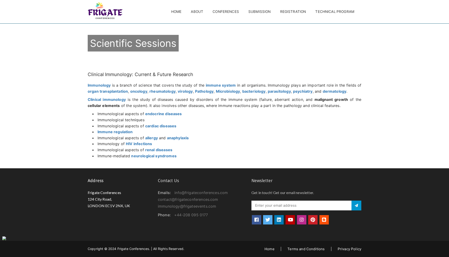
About (197, 11)
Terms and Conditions (306, 249)
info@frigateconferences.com (201, 192)
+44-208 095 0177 (191, 215)
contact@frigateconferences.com (188, 199)
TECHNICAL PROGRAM (334, 11)
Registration (293, 11)
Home (176, 11)
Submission (259, 11)
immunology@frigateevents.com (187, 206)
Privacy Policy (349, 249)
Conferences (226, 11)
